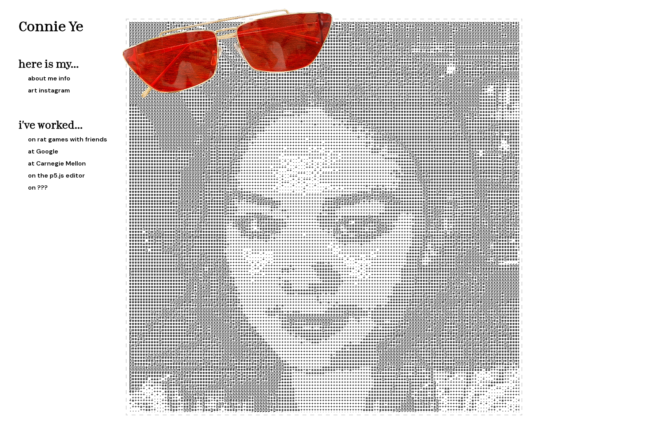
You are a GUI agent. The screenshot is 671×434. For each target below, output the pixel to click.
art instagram (49, 90)
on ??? (38, 187)
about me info (49, 78)
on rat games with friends (67, 139)
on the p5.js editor (56, 175)
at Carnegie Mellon (57, 163)
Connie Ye (51, 26)
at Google (43, 151)
